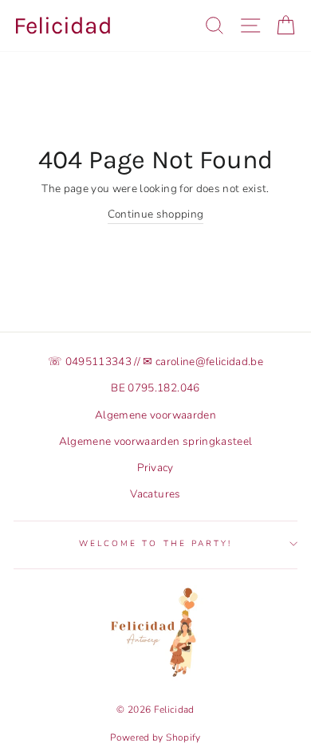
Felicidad (63, 25)
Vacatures (155, 493)
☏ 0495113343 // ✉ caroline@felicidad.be (155, 361)
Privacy (155, 467)
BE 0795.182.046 (155, 387)
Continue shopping (156, 214)
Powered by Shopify (155, 737)
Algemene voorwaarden (155, 415)
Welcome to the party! (155, 543)
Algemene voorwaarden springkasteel (156, 441)
